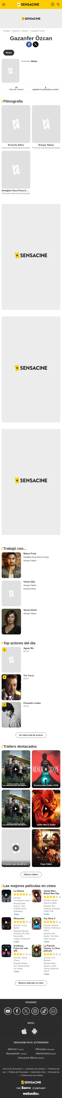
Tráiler (16, 914)
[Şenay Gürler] (11, 621)
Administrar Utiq (38, 1072)
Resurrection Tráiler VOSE (46, 785)
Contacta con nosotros (35, 1069)
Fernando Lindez (32, 703)
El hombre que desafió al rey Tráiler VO (16, 864)
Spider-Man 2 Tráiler (46, 825)
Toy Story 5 (49, 918)
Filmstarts (41, 1049)
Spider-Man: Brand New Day (51, 892)
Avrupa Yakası (46, 145)
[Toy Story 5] (36, 923)
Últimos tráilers (31, 874)
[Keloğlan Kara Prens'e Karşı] (16, 170)
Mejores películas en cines (31, 983)
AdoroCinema (43, 1053)
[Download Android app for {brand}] (36, 1030)
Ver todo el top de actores (31, 735)
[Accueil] (28, 4)
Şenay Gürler (30, 610)
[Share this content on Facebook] (29, 44)
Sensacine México (28, 1057)
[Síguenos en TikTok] (45, 1011)
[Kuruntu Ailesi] (16, 124)
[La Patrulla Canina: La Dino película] (36, 951)
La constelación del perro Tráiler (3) (16, 825)
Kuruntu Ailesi (16, 145)
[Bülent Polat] (11, 565)
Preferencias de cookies (32, 1075)
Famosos (16, 31)
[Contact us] (54, 1011)
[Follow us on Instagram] (35, 1011)
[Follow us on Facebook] (17, 1011)
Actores (25, 31)
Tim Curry (28, 675)
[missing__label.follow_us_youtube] (8, 1011)
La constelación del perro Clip (16, 785)
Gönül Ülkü (29, 582)
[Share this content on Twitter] (36, 44)
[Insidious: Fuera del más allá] (6, 951)
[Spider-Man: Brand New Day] (36, 896)
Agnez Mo (28, 648)
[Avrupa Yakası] (46, 124)
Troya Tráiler (46, 864)
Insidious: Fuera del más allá (21, 948)
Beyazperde (12, 1053)
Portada (6, 31)
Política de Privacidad (18, 1072)
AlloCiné (12, 1049)
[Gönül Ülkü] (11, 593)
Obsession (19, 918)
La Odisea (19, 891)
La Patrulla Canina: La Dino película (52, 948)
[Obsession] (6, 923)
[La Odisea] (6, 896)
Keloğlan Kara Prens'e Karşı (16, 190)
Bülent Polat (29, 553)
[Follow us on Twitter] (26, 1011)
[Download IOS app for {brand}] (26, 1030)
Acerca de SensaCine (12, 1069)
